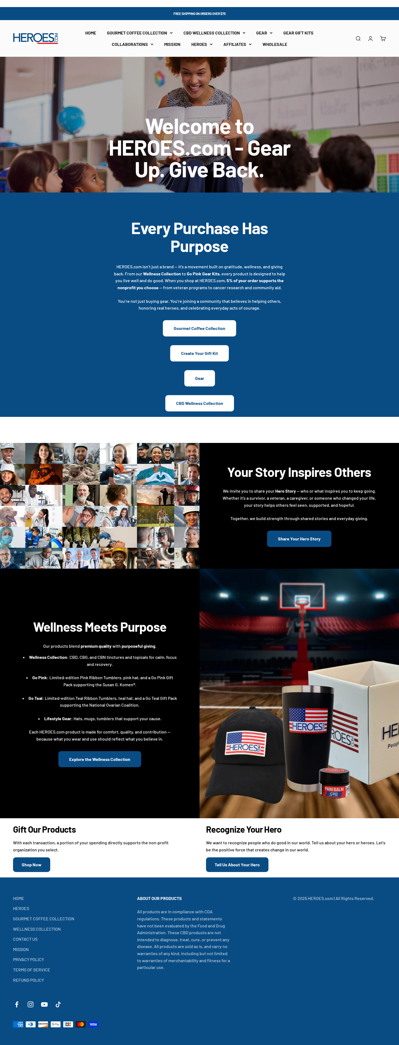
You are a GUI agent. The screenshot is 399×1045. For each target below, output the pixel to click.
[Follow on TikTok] (58, 1004)
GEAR (261, 32)
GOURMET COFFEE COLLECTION (137, 32)
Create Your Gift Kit (199, 353)
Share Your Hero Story (299, 538)
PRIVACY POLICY (28, 959)
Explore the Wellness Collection (99, 759)
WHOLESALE (274, 44)
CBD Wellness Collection (199, 403)
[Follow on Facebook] (16, 1004)
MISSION (172, 44)
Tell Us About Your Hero (237, 864)
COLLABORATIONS (130, 44)
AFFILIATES (234, 44)
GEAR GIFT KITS (298, 32)
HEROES (199, 44)
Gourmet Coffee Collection (199, 328)
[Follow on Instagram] (30, 1004)
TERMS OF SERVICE (31, 969)
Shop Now (32, 864)
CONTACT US (25, 939)
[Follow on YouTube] (44, 1004)
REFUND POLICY (28, 980)
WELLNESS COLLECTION (37, 928)
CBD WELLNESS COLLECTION (211, 32)
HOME (90, 32)
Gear (199, 378)
